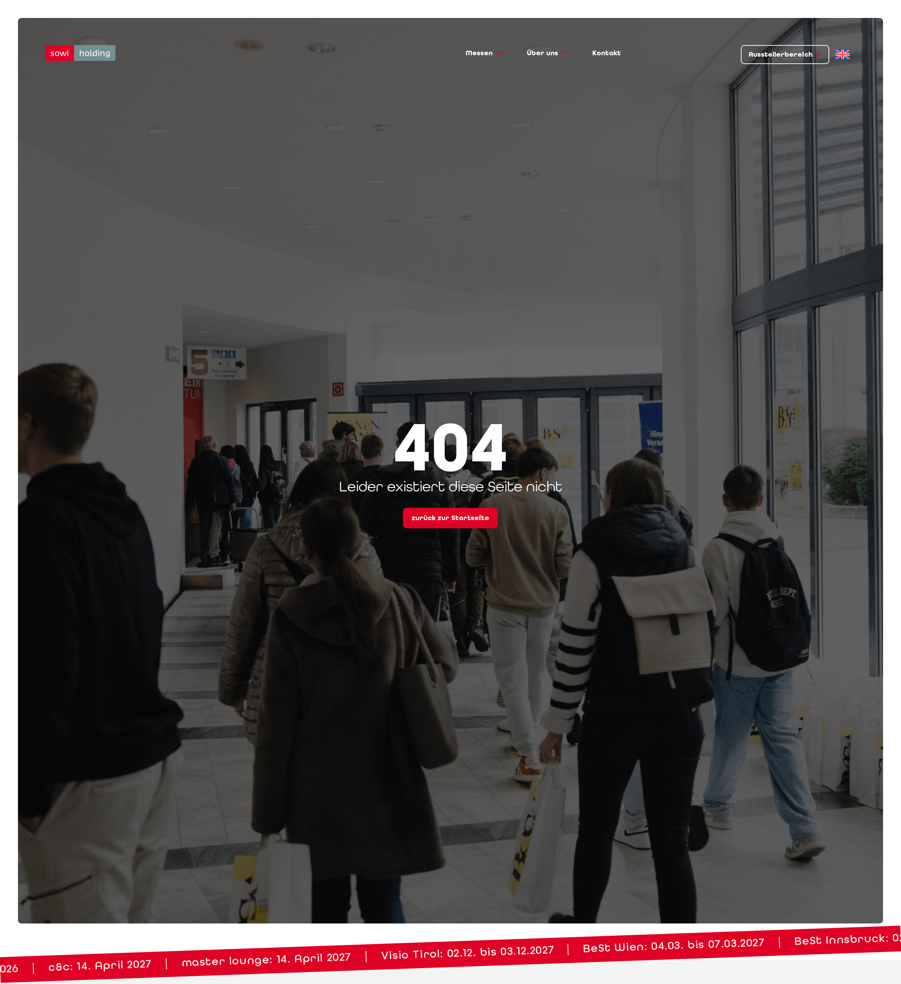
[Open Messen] (499, 53)
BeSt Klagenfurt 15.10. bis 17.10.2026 (719, 944)
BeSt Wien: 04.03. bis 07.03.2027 (260, 960)
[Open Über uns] (565, 53)
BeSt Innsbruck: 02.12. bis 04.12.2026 (483, 952)
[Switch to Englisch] (842, 54)
